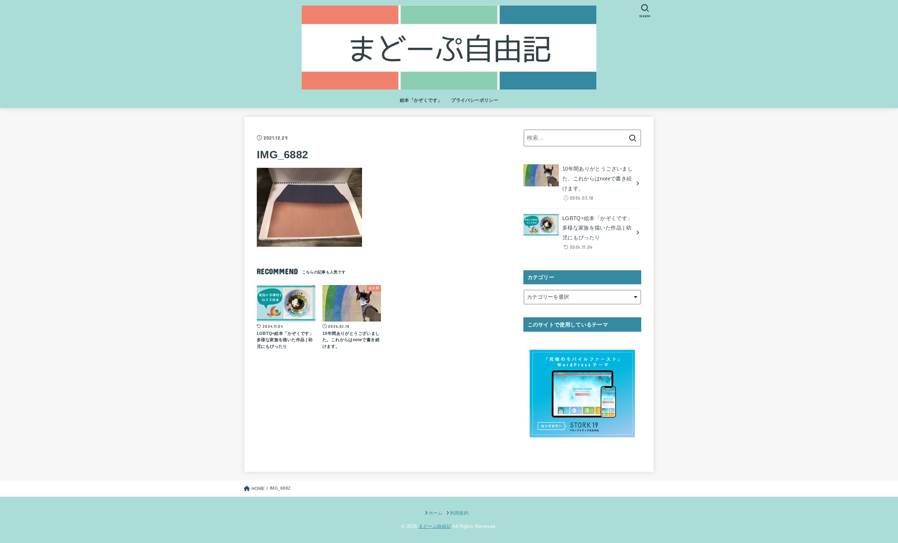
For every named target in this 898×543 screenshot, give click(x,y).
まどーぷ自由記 (434, 526)
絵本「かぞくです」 (421, 100)
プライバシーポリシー (474, 100)
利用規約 (459, 513)
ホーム (435, 513)
